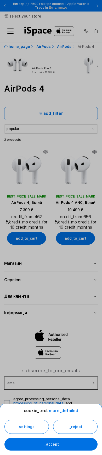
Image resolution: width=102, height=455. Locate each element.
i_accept (51, 444)
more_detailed (63, 410)
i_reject (75, 427)
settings (27, 427)
